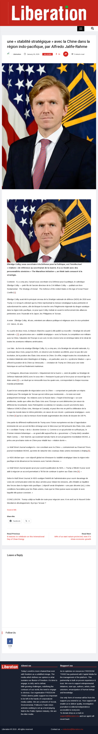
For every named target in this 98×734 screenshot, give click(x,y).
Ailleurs (47, 54)
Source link (11, 510)
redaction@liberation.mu (73, 729)
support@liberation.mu (69, 716)
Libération (17, 54)
